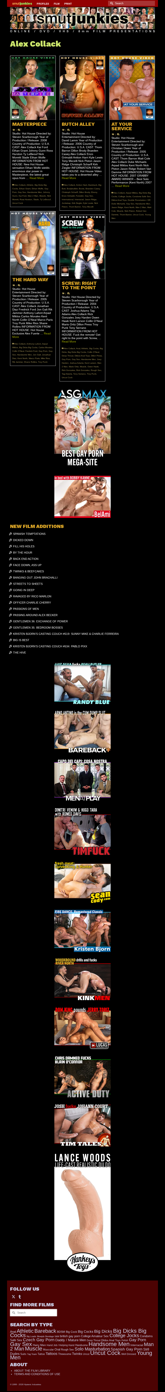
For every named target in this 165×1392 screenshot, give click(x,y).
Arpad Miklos (132, 193)
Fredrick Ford (31, 351)
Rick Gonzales (68, 370)
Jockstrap (66, 203)
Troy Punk (42, 362)
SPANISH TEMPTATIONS (29, 533)
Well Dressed (128, 1354)
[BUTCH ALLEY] (82, 88)
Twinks (77, 1354)
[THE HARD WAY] (33, 243)
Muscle (42, 196)
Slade (36, 199)
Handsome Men (34, 192)
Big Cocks (94, 348)
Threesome (64, 1354)
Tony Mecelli (87, 207)
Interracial (79, 199)
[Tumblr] (20, 1296)
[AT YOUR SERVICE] (132, 88)
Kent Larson (90, 363)
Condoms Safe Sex (141, 196)
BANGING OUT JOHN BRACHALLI (35, 577)
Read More (37, 178)
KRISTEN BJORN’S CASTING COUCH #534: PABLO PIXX (50, 646)
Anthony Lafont (34, 344)
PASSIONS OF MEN (26, 608)
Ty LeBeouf (45, 199)
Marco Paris (34, 358)
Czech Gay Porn (39, 1339)
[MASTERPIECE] (33, 88)
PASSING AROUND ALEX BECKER (35, 615)
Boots (81, 188)
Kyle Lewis (88, 203)
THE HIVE (19, 652)
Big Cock (71, 1331)
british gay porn (70, 1336)
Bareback (92, 185)
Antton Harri (81, 185)
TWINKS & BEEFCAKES (28, 571)
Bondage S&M (52, 1336)
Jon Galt (37, 355)
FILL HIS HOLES (23, 546)
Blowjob (40, 1336)
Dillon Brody (84, 192)
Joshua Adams (77, 363)
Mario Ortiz (74, 366)
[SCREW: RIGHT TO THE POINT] (82, 247)
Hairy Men (39, 1345)
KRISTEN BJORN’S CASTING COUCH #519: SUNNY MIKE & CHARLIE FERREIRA (66, 633)
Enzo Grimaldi (68, 196)
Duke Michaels (118, 204)
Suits (23, 1354)
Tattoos (51, 1354)
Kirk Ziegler (77, 203)
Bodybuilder (72, 188)
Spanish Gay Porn (126, 1349)
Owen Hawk (93, 366)
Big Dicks (103, 1331)
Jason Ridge (91, 199)
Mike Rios (45, 358)
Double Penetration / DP (139, 200)
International (67, 199)
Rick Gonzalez (83, 370)
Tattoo (41, 1354)
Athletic (30, 185)
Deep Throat (67, 356)
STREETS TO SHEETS (28, 583)
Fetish (125, 1340)
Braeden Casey (93, 188)
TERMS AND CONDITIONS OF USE (37, 1374)
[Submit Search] (111, 3)
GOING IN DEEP (23, 590)
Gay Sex (22, 192)
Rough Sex (96, 370)
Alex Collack (20, 185)
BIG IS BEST (21, 640)
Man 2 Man (33, 196)
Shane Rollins (30, 362)
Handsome (81, 1345)
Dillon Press (96, 356)
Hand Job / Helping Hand (60, 1345)
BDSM (61, 1331)
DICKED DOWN (23, 540)
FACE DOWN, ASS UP (27, 565)
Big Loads (31, 1336)
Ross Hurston (26, 199)
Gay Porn (43, 351)
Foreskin (80, 196)
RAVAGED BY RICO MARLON (32, 596)
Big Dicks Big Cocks (28, 347)
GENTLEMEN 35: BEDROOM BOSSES (38, 627)
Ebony (94, 192)
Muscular (48, 1349)
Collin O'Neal (18, 351)
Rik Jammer (17, 362)
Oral (57, 1349)
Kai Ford (23, 196)
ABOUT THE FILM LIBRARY (32, 1370)
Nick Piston (130, 211)
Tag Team (32, 1354)
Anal (78, 348)
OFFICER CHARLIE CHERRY (32, 602)
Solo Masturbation (92, 1348)
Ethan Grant (25, 188)
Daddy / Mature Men (70, 1340)
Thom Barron (75, 207)
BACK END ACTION (25, 558)
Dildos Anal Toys (119, 200)
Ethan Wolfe (37, 188)
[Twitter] (13, 1296)
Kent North (129, 207)
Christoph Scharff (70, 192)
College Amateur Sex (95, 1336)
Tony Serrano (79, 374)
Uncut (86, 1354)
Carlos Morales (45, 347)
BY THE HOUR (22, 552)
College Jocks (124, 196)
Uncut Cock (17, 203)
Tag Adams (67, 374)
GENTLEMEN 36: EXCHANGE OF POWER (40, 621)
